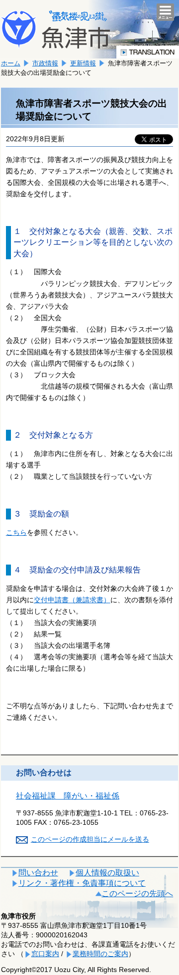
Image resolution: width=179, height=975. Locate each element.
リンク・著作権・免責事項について (82, 883)
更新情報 (83, 63)
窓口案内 (45, 954)
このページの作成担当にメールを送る (90, 839)
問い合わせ (38, 872)
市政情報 (45, 63)
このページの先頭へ (137, 893)
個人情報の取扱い (107, 872)
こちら (16, 532)
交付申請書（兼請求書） (72, 600)
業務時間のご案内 (100, 954)
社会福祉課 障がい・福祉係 (67, 796)
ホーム (10, 63)
